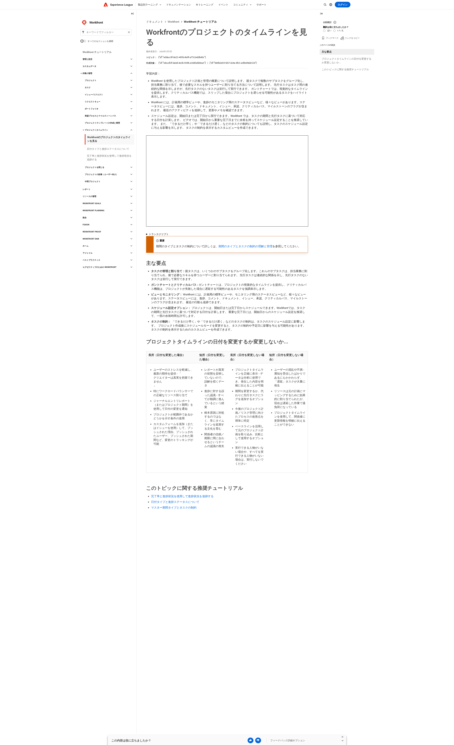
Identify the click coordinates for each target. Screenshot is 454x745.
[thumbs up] (250, 740)
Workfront (173, 21)
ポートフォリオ (91, 108)
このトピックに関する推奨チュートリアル (345, 69)
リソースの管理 (89, 196)
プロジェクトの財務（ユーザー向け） (101, 174)
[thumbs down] (258, 740)
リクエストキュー (92, 101)
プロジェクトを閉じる (94, 167)
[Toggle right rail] (321, 14)
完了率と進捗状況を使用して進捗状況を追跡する (182, 496)
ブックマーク (332, 38)
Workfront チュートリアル (200, 21)
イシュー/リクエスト (94, 94)
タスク (88, 87)
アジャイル (87, 253)
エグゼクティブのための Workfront (99, 267)
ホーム (85, 246)
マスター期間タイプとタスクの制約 (173, 507)
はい (329, 30)
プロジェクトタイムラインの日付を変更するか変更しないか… (346, 60)
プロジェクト (90, 80)
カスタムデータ (89, 66)
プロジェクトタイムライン (96, 130)
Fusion (86, 224)
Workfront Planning (93, 210)
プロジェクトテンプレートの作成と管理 (102, 123)
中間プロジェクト (92, 181)
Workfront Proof (92, 231)
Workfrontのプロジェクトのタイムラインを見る (108, 139)
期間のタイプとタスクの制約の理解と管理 (245, 246)
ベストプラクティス (91, 260)
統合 (85, 217)
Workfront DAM (91, 239)
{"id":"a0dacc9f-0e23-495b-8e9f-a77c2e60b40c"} (182, 57)
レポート (86, 189)
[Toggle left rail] (132, 14)
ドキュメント (154, 21)
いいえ (340, 30)
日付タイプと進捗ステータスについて (175, 502)
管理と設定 (87, 59)
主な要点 (327, 51)
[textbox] (106, 32)
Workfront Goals (92, 203)
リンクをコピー (352, 38)
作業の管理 (87, 73)
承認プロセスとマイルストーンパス (100, 116)
